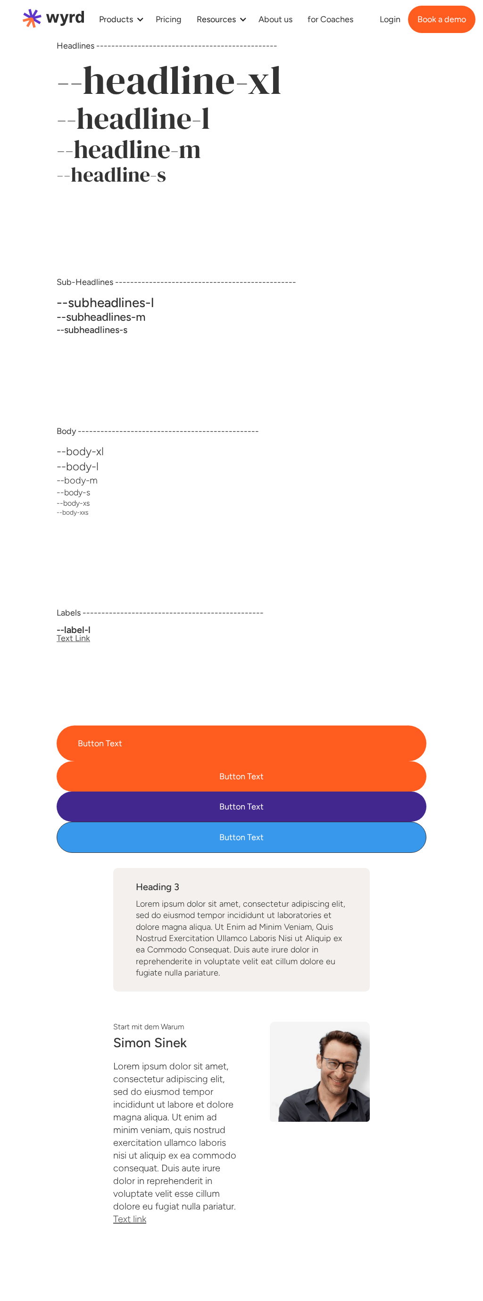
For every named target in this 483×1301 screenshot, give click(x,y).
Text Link (73, 638)
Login (390, 19)
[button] (120, 19)
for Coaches (330, 19)
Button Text (100, 743)
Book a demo (441, 19)
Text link (129, 1219)
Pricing (169, 19)
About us (275, 19)
